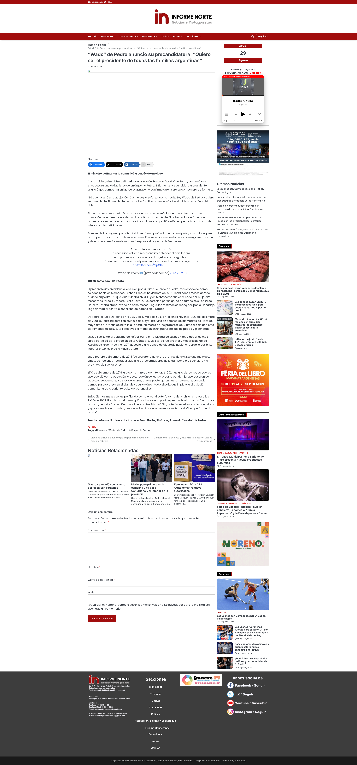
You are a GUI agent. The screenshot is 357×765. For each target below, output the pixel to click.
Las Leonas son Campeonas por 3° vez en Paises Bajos (241, 617)
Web (91, 592)
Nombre (94, 567)
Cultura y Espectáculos (236, 453)
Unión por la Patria (139, 430)
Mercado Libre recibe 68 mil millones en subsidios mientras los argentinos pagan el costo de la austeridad (251, 325)
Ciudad (165, 36)
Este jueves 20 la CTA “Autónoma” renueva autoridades (188, 488)
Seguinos (263, 36)
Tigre (219, 453)
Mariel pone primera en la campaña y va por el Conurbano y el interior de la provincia (149, 489)
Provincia (178, 36)
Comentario (97, 530)
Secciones (192, 36)
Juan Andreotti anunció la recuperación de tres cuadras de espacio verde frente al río (241, 199)
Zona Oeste (148, 36)
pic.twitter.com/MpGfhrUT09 (151, 265)
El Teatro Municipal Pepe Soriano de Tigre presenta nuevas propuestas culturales (240, 460)
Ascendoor (214, 760)
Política (92, 427)
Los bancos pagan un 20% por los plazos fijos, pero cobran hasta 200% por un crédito (250, 306)
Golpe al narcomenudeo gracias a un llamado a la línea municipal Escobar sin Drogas (240, 209)
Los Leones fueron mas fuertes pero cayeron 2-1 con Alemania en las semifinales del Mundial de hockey (251, 631)
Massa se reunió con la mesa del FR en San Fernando (107, 486)
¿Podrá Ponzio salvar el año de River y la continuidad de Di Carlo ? (251, 661)
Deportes (221, 612)
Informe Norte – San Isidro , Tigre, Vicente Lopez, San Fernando (161, 760)
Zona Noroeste (127, 36)
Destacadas (223, 285)
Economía (236, 285)
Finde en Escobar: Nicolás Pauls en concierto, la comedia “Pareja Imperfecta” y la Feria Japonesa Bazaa (242, 510)
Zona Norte (107, 36)
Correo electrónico (101, 580)
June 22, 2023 (179, 273)
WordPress (240, 760)
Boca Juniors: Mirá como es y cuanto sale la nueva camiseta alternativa (252, 646)
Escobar (221, 503)
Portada (92, 36)
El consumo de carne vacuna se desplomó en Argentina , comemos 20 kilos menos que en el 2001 (243, 291)
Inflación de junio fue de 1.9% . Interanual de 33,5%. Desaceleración (251, 342)
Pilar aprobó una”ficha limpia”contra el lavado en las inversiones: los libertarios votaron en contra (239, 221)
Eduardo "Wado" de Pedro (112, 430)
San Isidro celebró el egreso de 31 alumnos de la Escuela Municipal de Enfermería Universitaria (242, 233)
